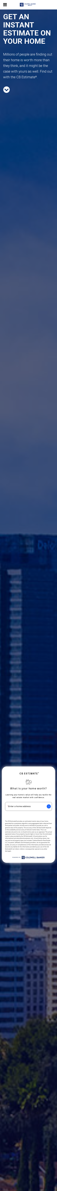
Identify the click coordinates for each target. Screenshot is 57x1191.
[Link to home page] (28, 4)
